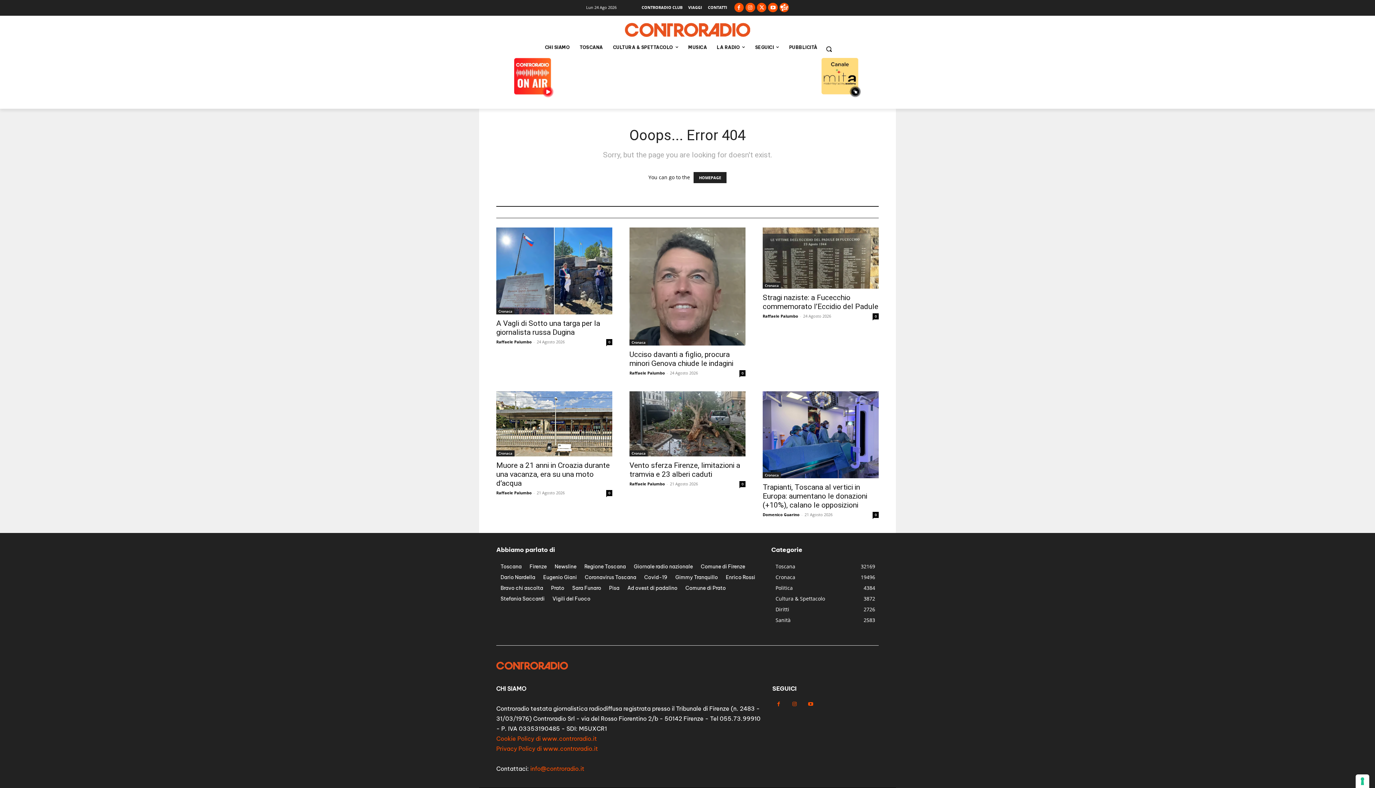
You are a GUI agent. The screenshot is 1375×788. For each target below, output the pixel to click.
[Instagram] (750, 8)
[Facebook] (739, 8)
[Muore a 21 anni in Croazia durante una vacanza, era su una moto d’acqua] (554, 423)
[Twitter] (762, 8)
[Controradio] (687, 30)
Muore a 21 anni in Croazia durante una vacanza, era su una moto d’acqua (553, 474)
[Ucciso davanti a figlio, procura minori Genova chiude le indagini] (687, 286)
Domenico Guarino (781, 514)
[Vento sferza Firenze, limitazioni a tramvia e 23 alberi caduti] (687, 423)
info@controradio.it (557, 768)
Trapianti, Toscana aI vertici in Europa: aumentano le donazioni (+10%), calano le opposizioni (815, 496)
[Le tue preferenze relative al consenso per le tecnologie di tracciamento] (1362, 781)
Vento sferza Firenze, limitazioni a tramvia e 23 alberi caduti (684, 470)
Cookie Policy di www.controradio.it (546, 738)
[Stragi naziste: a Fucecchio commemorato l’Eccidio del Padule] (821, 257)
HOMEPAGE (710, 177)
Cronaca (505, 311)
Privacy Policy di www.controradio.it (547, 748)
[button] (828, 49)
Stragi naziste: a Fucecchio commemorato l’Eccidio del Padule (820, 302)
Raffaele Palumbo (514, 341)
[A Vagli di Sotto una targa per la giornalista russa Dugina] (554, 270)
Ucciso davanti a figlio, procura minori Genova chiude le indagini (681, 359)
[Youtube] (773, 8)
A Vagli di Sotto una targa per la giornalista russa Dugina (548, 328)
